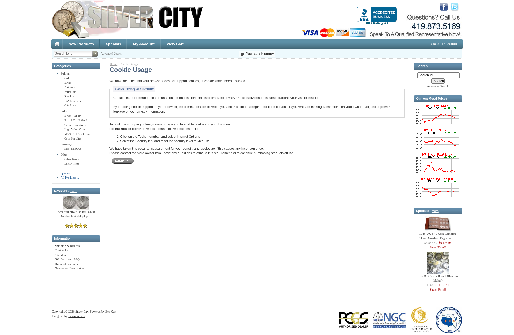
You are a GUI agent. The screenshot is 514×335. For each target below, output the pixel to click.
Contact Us (61, 250)
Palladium (70, 91)
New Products (81, 44)
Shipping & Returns (67, 245)
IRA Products (72, 100)
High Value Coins (75, 129)
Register (452, 43)
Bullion (65, 73)
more (73, 191)
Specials (113, 44)
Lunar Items (71, 163)
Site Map (60, 254)
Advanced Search (111, 53)
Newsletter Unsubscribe (69, 268)
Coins (64, 111)
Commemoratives (75, 124)
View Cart (175, 44)
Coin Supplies (72, 138)
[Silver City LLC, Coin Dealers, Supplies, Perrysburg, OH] (377, 16)
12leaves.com (76, 316)
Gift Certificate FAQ (67, 259)
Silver (67, 82)
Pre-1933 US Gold (75, 120)
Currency (66, 144)
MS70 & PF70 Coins (77, 134)
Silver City (81, 311)
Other (64, 154)
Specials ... (67, 173)
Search (422, 66)
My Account (144, 44)
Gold (67, 78)
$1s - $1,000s (72, 148)
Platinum (69, 87)
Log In (435, 43)
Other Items (71, 159)
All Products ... (70, 177)
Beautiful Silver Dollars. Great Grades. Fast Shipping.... (76, 214)
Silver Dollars (72, 115)
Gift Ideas (70, 105)
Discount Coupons (66, 263)
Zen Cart (110, 311)
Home (113, 64)
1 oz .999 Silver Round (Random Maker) (438, 278)
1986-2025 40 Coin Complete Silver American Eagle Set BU (437, 236)
